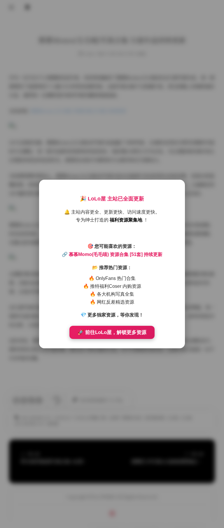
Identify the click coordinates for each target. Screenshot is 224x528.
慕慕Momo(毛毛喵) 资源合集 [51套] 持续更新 (115, 254)
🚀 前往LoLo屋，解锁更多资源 (112, 332)
